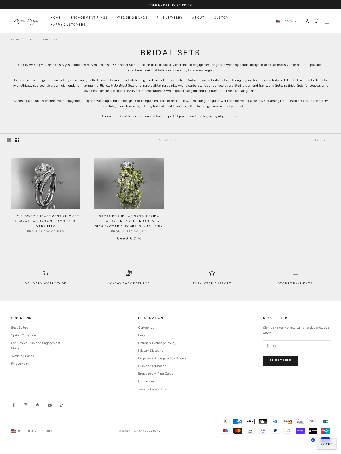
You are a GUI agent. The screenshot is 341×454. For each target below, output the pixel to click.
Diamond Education (152, 366)
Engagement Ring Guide (155, 373)
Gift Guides (146, 381)
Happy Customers (68, 24)
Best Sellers (20, 327)
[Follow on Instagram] (25, 405)
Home (56, 17)
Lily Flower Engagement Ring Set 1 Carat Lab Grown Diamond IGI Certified (45, 220)
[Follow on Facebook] (13, 405)
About (198, 17)
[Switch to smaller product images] (17, 140)
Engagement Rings (89, 17)
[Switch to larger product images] (9, 140)
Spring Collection (23, 335)
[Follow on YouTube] (49, 405)
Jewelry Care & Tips (152, 389)
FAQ (141, 335)
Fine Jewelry (170, 17)
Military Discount (150, 350)
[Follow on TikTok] (61, 405)
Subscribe (280, 360)
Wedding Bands (132, 17)
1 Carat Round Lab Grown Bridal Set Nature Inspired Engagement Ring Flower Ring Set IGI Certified (129, 220)
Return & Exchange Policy (156, 343)
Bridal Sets (47, 39)
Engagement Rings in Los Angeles (163, 358)
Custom (221, 17)
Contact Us (146, 327)
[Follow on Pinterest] (37, 405)
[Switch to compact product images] (25, 140)
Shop (29, 39)
